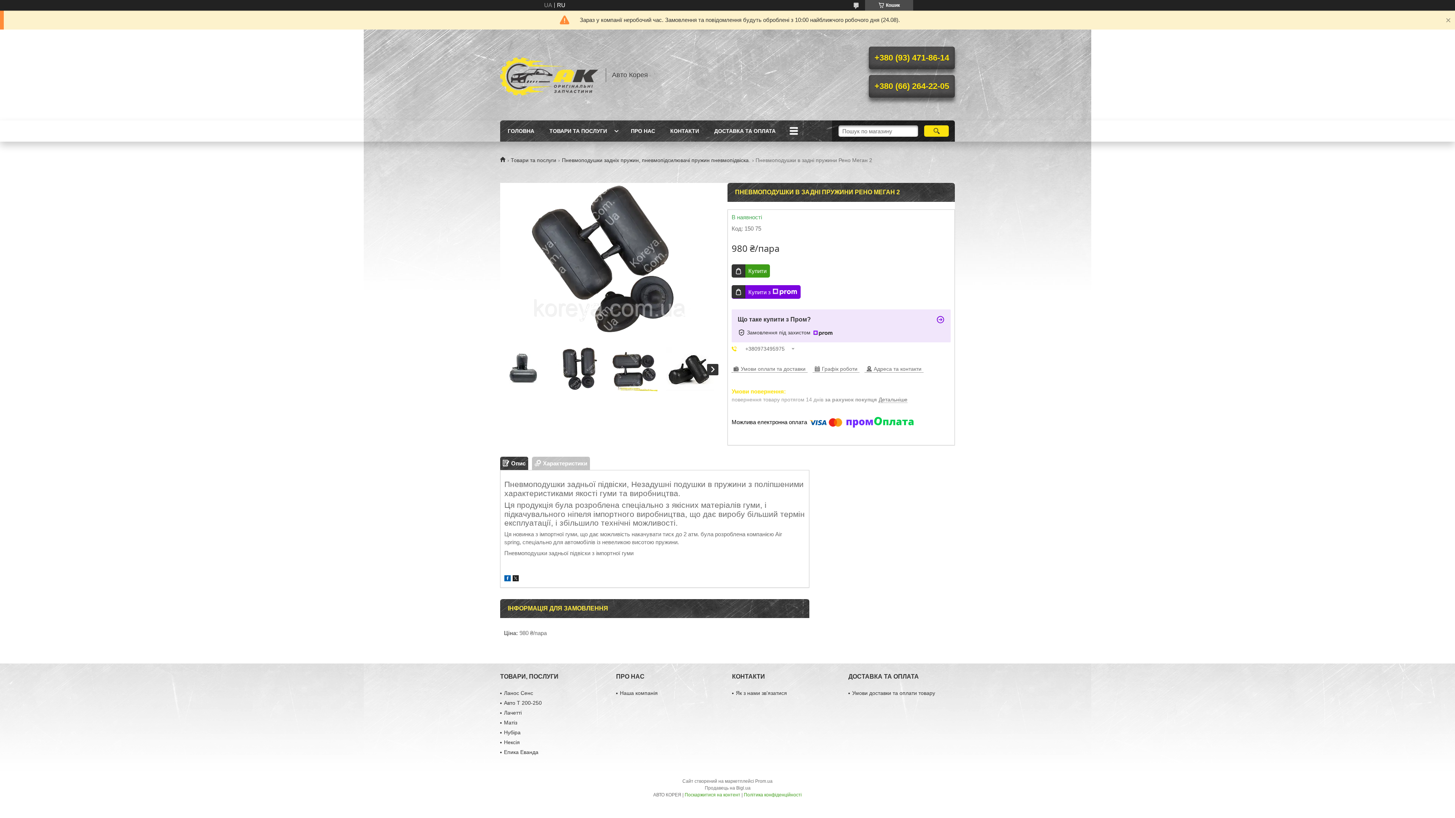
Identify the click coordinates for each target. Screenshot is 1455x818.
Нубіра (512, 732)
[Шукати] (936, 131)
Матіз (510, 723)
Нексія (512, 742)
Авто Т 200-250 (523, 703)
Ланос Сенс (518, 693)
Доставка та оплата (745, 131)
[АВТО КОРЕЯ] (549, 75)
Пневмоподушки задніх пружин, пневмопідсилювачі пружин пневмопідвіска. (656, 160)
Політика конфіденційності (773, 795)
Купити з (759, 292)
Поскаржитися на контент (712, 795)
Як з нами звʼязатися (761, 693)
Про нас (643, 131)
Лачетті (513, 713)
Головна (521, 131)
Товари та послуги (578, 131)
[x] (516, 579)
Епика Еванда (521, 752)
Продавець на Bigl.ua (728, 788)
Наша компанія (639, 693)
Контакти (684, 131)
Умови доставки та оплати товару (893, 693)
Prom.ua (764, 781)
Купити (757, 271)
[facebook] (507, 579)
